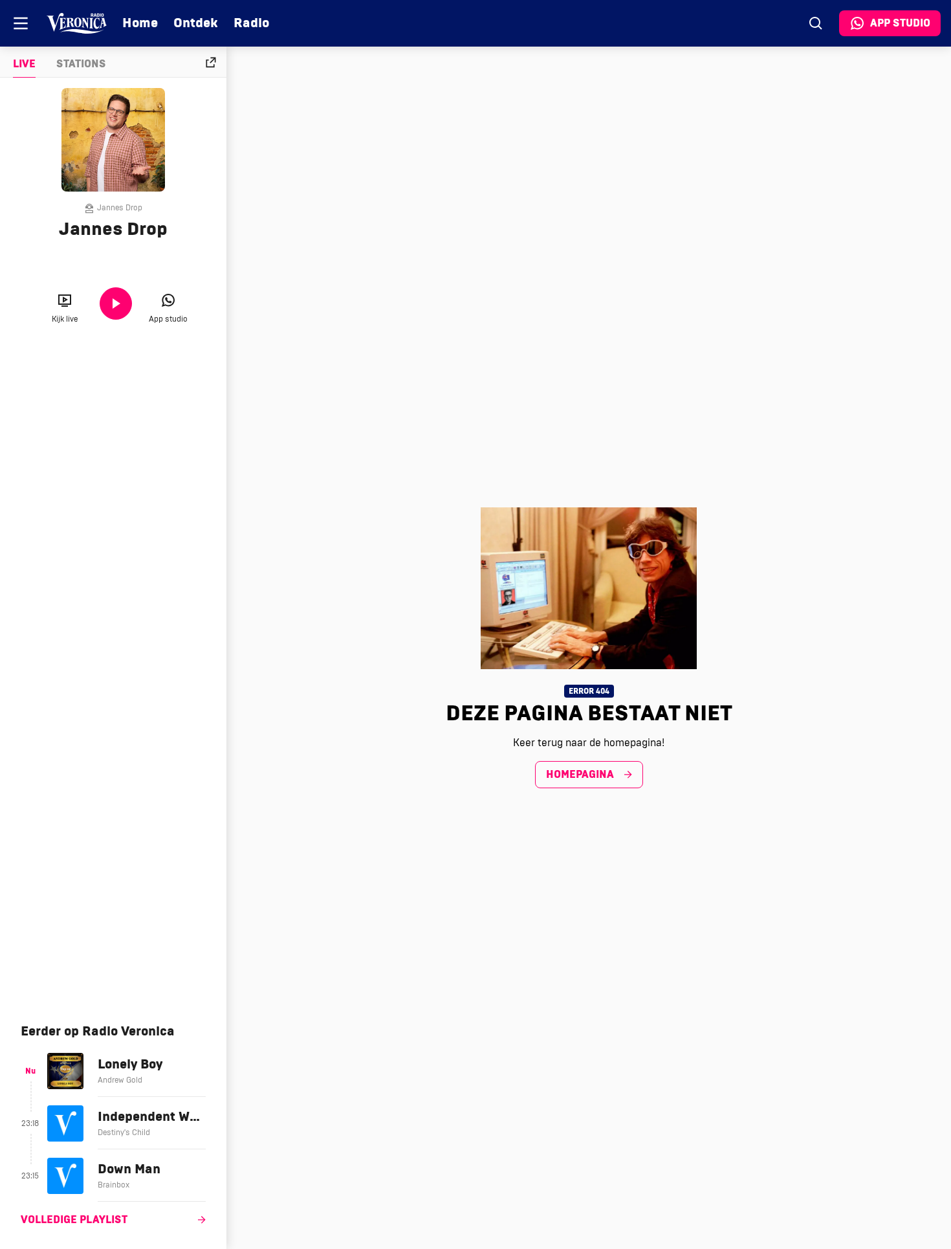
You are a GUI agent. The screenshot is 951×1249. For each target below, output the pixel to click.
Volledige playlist (74, 1220)
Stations (81, 64)
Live (24, 64)
